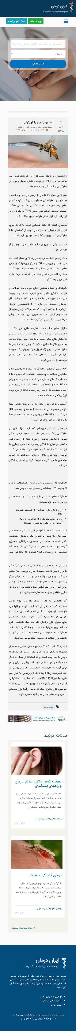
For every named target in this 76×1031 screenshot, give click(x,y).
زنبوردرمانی (48, 707)
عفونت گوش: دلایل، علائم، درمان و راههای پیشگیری (38, 784)
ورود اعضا (36, 21)
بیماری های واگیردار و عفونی (29, 127)
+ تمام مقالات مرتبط (23, 928)
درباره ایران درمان (52, 1001)
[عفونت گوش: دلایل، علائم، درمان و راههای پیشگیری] (36, 761)
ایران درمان (35, 129)
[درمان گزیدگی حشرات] (36, 854)
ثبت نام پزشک (16, 21)
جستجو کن (38, 64)
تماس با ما (56, 1005)
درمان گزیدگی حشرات (45, 875)
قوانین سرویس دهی (51, 996)
